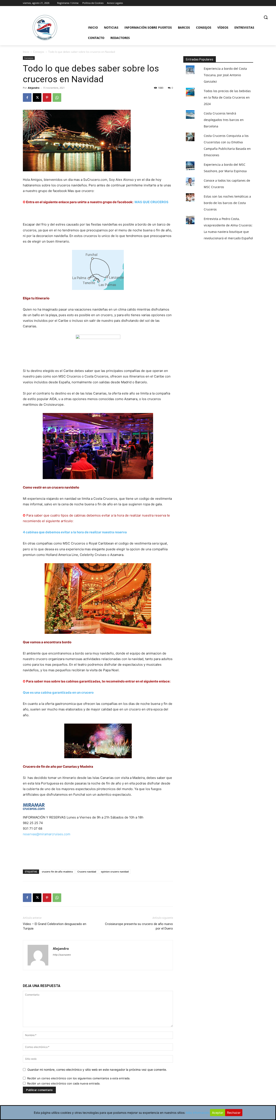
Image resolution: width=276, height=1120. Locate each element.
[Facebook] (27, 97)
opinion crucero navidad (115, 871)
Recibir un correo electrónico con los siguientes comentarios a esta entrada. (78, 1078)
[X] (37, 97)
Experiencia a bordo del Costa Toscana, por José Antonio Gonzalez (225, 75)
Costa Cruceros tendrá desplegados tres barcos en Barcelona (224, 119)
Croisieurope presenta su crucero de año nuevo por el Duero (139, 926)
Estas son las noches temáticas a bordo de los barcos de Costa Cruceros (227, 202)
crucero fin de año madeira (57, 871)
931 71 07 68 (32, 828)
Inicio (26, 52)
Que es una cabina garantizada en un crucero (58, 692)
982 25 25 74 (33, 823)
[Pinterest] (47, 97)
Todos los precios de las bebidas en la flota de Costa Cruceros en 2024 (227, 97)
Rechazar (233, 1112)
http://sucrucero (62, 954)
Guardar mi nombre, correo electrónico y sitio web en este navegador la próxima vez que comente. (97, 1069)
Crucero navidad (86, 871)
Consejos (38, 52)
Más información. (198, 1112)
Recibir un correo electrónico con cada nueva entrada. (63, 1083)
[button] (265, 17)
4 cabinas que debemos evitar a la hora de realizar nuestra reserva (75, 532)
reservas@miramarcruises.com (46, 834)
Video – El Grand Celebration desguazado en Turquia (54, 926)
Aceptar (217, 1112)
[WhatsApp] (57, 97)
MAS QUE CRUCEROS (151, 202)
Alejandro (33, 87)
